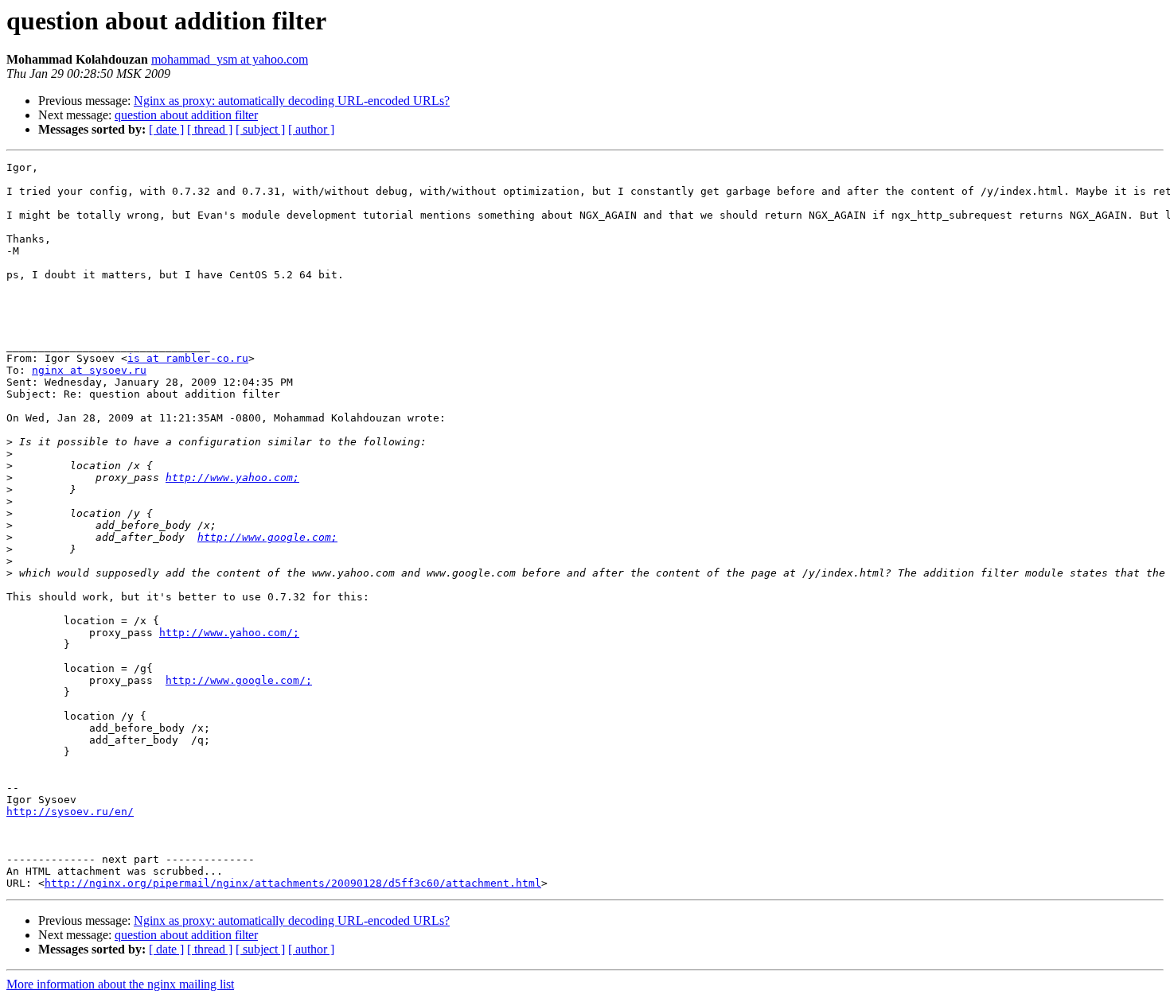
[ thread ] (209, 129)
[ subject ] (260, 129)
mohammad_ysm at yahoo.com (229, 59)
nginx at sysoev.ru (89, 370)
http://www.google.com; (267, 537)
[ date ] (166, 129)
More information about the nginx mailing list (120, 984)
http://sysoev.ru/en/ (70, 811)
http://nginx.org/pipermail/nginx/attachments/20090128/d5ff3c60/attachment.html (293, 883)
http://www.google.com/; (239, 680)
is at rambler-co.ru (187, 358)
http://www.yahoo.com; (232, 477)
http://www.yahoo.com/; (229, 633)
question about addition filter (186, 115)
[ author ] (311, 129)
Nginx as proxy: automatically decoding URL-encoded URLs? (292, 100)
